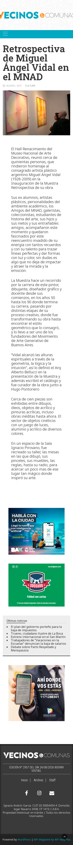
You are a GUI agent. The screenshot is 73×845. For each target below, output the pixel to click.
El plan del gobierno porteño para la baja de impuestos (36, 628)
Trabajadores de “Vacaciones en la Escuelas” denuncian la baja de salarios (38, 642)
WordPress (24, 839)
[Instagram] (38, 793)
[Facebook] (26, 793)
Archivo (38, 780)
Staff (52, 780)
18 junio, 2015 (14, 85)
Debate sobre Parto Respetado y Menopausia (33, 648)
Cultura (30, 85)
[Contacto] (50, 793)
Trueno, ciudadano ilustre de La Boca (37, 633)
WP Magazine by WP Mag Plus (52, 839)
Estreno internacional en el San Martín (38, 637)
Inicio (24, 780)
